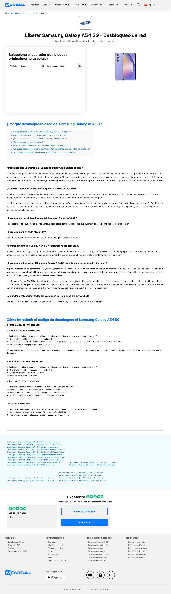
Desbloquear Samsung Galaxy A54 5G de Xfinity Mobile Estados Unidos (36, 457)
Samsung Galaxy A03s (97, 557)
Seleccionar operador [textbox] (56, 66)
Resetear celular (15, 548)
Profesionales (114, 5)
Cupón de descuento (57, 560)
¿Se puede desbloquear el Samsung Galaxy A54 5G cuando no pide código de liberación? (51, 149)
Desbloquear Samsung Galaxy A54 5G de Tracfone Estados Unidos (34, 442)
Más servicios (96, 5)
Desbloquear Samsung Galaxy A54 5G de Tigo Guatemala (30, 481)
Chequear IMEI (62, 5)
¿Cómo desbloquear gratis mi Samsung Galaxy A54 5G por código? (42, 132)
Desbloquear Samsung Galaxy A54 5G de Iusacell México (82, 475)
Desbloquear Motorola (137, 551)
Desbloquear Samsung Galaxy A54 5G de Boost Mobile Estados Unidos (36, 449)
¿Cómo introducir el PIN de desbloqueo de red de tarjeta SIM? (39, 135)
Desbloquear (17, 13)
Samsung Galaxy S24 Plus (99, 545)
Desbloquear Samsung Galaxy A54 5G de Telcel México (81, 478)
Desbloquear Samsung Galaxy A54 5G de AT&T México (81, 473)
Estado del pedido (55, 548)
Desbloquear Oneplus (137, 554)
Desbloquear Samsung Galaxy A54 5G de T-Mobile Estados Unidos (34, 460)
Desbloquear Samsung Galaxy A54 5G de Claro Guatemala (30, 478)
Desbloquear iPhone (136, 545)
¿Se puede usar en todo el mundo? (28, 142)
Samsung (28, 13)
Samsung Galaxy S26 (97, 548)
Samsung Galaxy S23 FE (98, 554)
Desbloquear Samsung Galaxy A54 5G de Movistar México (82, 481)
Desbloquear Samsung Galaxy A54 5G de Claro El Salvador (92, 462)
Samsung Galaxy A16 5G (98, 542)
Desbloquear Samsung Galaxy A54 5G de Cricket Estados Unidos (33, 462)
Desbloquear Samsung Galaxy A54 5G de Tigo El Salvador (92, 465)
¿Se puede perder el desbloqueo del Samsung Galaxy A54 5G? (40, 138)
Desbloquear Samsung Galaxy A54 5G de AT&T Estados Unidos (33, 465)
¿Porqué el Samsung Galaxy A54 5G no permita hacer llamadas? (40, 145)
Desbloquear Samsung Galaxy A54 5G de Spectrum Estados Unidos (34, 455)
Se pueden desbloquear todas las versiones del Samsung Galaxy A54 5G (44, 152)
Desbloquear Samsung (137, 548)
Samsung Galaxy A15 (96, 551)
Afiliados (51, 557)
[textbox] (25, 66)
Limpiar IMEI (80, 5)
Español (152, 5)
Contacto (52, 542)
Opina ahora (84, 522)
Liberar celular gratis (136, 542)
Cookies (107, 589)
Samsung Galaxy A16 (96, 560)
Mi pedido (128, 5)
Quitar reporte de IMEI (17, 551)
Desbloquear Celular (40, 5)
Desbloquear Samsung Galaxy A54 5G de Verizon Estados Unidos (33, 447)
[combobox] (25, 66)
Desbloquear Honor (136, 557)
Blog (50, 551)
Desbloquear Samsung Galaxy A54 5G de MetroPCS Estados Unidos (35, 444)
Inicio (7, 13)
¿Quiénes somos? (55, 545)
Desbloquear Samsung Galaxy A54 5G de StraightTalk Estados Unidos (35, 452)
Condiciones (88, 589)
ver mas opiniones (84, 511)
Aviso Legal (98, 589)
